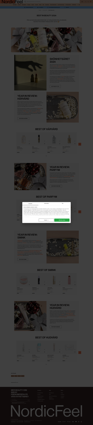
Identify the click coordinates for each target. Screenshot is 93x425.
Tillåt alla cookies (62, 220)
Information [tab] (46, 203)
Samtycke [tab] (30, 203)
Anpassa (45, 220)
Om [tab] (62, 203)
